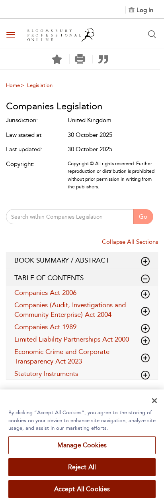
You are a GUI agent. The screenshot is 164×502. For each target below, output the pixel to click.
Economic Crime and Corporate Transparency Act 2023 (61, 356)
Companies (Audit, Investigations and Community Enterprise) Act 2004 (70, 309)
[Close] (154, 400)
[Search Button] (152, 34)
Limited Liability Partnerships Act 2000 (71, 339)
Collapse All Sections (130, 241)
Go (143, 216)
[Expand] (145, 279)
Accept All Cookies (82, 489)
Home (13, 85)
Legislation (40, 85)
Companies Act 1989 (45, 327)
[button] (80, 59)
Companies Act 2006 (45, 292)
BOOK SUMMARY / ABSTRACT (61, 260)
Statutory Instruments (46, 373)
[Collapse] (145, 261)
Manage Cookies (82, 445)
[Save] (56, 59)
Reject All (82, 467)
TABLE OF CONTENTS (49, 278)
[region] (82, 445)
